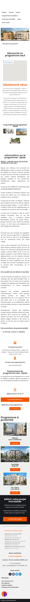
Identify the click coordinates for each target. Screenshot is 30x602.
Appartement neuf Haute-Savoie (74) (15, 546)
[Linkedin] (20, 574)
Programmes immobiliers (10, 16)
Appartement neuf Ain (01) (12, 539)
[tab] (15, 43)
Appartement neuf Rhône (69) (13, 534)
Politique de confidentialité (10, 587)
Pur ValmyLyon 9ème (15, 488)
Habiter (4, 12)
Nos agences (6, 583)
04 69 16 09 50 (16, 563)
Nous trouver (6, 22)
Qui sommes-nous (7, 581)
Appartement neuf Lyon (11, 536)
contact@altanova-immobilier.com (16, 565)
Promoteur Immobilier (8, 19)
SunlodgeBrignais (15, 465)
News (19, 19)
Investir (11, 12)
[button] (15, 399)
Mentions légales (7, 585)
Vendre (18, 12)
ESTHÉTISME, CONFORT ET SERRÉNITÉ (14, 332)
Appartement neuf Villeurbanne (13, 537)
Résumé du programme (10, 44)
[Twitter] (16, 574)
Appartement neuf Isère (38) (12, 543)
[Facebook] (13, 574)
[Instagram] (10, 574)
